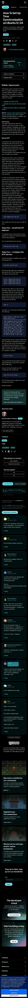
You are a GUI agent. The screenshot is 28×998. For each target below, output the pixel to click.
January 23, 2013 (11, 520)
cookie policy (6, 986)
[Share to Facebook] (7, 41)
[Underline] (6, 490)
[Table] (5, 491)
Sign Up (6, 790)
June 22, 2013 (11, 703)
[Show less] (23, 518)
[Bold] (3, 490)
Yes (14, 472)
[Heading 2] (16, 490)
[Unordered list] (19, 490)
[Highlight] (13, 490)
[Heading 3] (17, 490)
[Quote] (22, 490)
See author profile (7, 430)
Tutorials (5, 7)
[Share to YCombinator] (13, 41)
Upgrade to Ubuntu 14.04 (10, 101)
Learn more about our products (13, 402)
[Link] (10, 490)
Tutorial (6, 34)
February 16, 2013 (13, 665)
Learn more (7, 822)
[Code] (6, 491)
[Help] (24, 491)
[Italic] (5, 490)
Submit (9, 884)
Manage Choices (14, 995)
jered (10, 663)
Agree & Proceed (14, 990)
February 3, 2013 (11, 621)
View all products (14, 915)
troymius (9, 571)
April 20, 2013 (10, 687)
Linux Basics (12, 27)
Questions (13, 7)
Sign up (14, 941)
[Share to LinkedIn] (10, 41)
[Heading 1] (14, 490)
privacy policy (12, 979)
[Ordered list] (21, 490)
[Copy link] (16, 41)
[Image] (11, 490)
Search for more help (14, 464)
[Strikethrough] (8, 490)
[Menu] (25, 2)
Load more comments (14, 737)
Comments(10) (8, 484)
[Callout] (3, 491)
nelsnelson (10, 619)
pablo (8, 701)
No (14, 475)
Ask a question (14, 461)
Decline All (14, 992)
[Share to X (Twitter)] (4, 41)
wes (8, 518)
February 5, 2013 (11, 646)
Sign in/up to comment (10, 512)
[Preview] (22, 491)
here (10, 364)
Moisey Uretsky (11, 554)
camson (9, 685)
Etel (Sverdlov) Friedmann (17, 49)
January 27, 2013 (11, 573)
